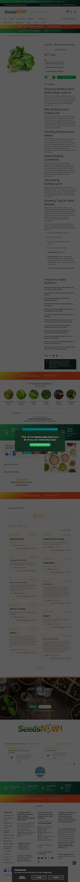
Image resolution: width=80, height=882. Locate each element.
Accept (39, 877)
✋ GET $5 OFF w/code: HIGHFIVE (40, 444)
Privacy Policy (47, 872)
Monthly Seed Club (43, 437)
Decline (56, 877)
